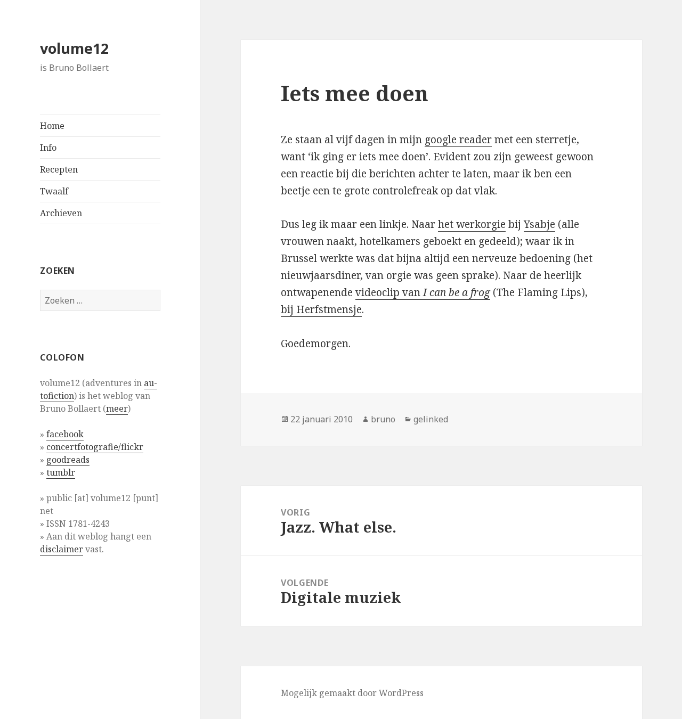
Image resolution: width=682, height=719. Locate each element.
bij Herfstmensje (321, 309)
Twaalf (54, 191)
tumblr (60, 472)
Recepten (59, 169)
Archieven (61, 213)
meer (117, 408)
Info (48, 147)
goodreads (68, 459)
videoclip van (422, 292)
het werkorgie (472, 224)
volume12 (74, 48)
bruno (383, 419)
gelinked (430, 419)
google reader (458, 139)
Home (52, 126)
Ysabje (539, 224)
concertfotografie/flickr (94, 447)
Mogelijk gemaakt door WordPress (352, 693)
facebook (65, 434)
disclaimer (61, 549)
